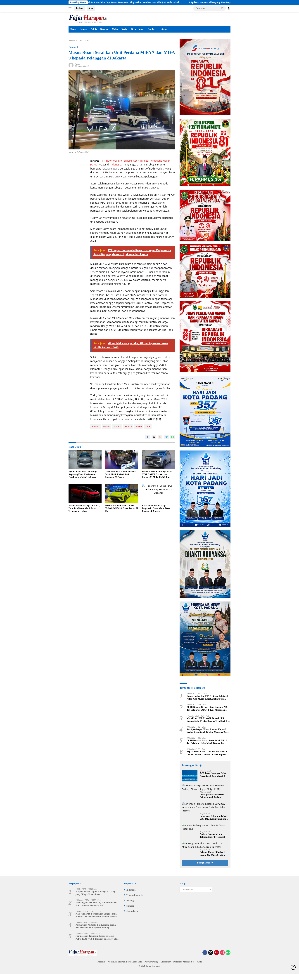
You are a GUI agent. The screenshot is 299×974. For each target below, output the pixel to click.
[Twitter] (210, 952)
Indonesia (115, 164)
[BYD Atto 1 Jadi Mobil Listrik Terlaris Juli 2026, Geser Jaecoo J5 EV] (121, 493)
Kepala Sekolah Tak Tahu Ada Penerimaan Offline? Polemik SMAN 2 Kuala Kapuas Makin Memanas (207, 753)
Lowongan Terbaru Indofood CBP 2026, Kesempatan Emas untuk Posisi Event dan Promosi (214, 817)
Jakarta (95, 426)
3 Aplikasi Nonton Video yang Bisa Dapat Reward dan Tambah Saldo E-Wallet (173, 2)
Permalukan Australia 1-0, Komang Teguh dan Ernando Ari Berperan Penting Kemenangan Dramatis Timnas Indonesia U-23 (97, 926)
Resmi (139, 426)
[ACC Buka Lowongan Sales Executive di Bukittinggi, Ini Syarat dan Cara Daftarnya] (189, 775)
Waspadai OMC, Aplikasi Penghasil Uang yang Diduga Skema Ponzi (95, 893)
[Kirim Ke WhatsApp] (172, 437)
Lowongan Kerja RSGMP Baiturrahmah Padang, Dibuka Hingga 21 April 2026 (214, 796)
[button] (223, 8)
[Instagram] (222, 952)
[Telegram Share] (166, 437)
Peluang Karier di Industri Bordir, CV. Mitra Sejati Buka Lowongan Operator (212, 853)
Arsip (90, 8)
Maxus (106, 426)
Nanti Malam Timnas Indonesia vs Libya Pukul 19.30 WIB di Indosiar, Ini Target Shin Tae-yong (97, 937)
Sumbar (151, 29)
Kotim (124, 29)
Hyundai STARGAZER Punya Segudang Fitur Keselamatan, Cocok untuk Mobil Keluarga (83, 474)
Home (73, 29)
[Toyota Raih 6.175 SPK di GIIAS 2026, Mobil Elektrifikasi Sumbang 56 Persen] (121, 459)
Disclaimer (166, 962)
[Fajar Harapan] (88, 18)
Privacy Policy (151, 962)
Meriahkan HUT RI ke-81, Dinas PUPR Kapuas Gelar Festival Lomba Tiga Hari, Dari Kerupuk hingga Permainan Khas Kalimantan (208, 720)
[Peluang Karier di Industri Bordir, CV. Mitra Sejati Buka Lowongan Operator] (205, 845)
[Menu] (71, 8)
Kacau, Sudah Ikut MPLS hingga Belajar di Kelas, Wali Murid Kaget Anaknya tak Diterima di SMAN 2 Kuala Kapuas (207, 697)
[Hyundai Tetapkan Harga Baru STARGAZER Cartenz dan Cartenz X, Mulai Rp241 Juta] (158, 459)
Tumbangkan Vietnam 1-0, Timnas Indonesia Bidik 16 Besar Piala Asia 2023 (97, 904)
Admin (77, 64)
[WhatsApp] (227, 952)
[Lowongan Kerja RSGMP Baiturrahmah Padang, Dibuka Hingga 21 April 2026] (205, 787)
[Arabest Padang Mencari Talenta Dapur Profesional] (205, 827)
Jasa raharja (132, 911)
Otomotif (73, 47)
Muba (115, 29)
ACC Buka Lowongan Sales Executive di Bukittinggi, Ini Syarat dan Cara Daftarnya (213, 775)
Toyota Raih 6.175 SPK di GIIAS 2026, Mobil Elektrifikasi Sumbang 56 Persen (121, 474)
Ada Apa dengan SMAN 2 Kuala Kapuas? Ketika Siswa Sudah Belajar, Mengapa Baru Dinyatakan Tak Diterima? (207, 731)
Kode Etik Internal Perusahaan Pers (125, 962)
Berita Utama (137, 29)
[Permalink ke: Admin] (71, 64)
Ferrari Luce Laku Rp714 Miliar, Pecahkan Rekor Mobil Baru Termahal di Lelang (84, 508)
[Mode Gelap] (228, 8)
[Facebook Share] (147, 437)
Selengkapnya (204, 863)
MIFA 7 (117, 426)
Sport (164, 29)
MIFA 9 (128, 426)
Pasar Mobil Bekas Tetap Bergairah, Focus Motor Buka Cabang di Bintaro (156, 508)
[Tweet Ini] (154, 437)
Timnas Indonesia (134, 895)
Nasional (104, 29)
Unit (148, 426)
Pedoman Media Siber (183, 962)
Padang (130, 900)
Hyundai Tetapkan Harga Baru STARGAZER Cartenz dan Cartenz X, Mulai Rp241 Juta (157, 474)
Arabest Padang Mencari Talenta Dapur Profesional (212, 835)
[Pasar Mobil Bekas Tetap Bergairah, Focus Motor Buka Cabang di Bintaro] (158, 493)
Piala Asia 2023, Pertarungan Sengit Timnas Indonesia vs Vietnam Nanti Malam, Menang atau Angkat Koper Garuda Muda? (97, 915)
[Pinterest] (216, 952)
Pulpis (94, 29)
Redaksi (79, 8)
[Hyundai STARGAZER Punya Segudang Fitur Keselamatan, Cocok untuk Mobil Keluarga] (85, 459)
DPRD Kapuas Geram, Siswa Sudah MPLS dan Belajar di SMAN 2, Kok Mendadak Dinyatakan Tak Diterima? (207, 708)
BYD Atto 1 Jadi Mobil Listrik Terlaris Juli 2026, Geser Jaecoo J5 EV (121, 508)
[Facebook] (204, 952)
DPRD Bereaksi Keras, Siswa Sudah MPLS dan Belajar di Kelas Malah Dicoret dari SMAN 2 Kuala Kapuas (207, 742)
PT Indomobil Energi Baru (117, 160)
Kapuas (83, 29)
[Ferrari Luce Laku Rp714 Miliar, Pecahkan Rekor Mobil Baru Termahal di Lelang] (85, 493)
